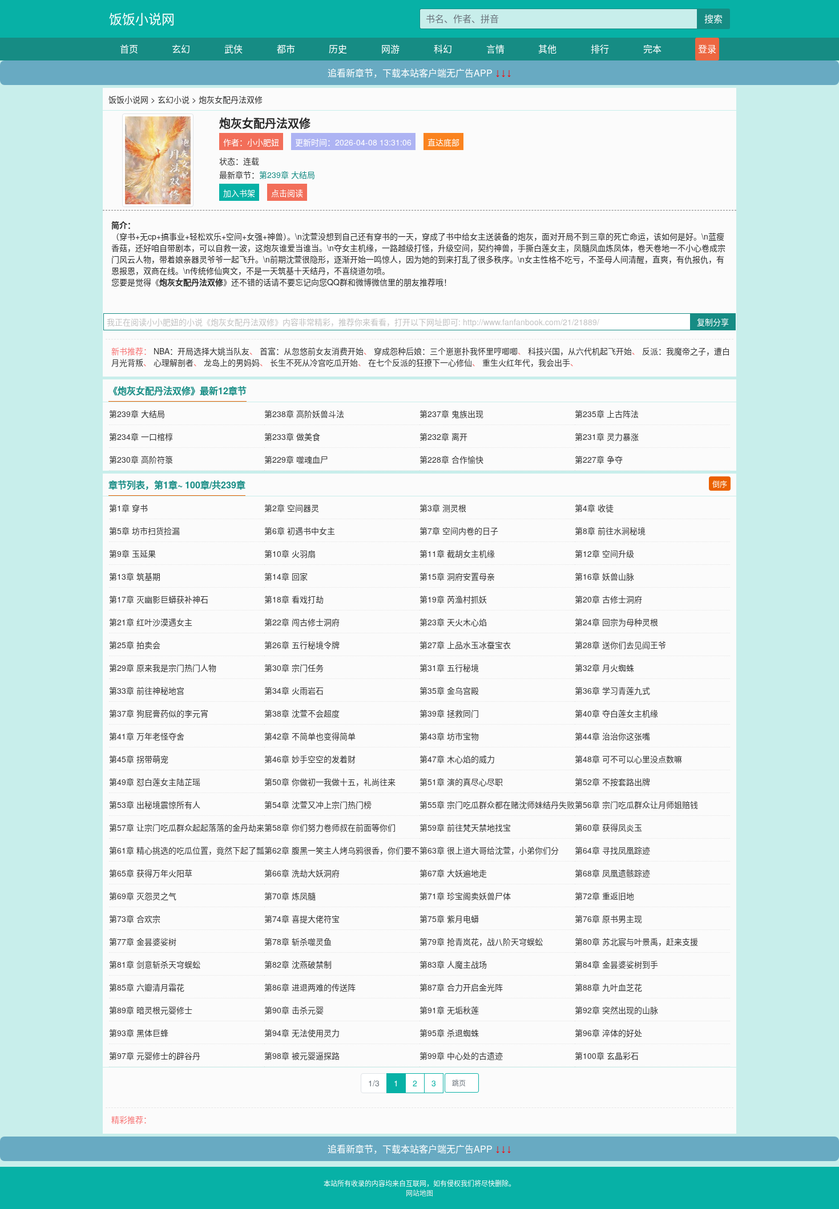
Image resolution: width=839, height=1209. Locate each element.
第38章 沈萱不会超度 (302, 713)
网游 (390, 48)
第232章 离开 (443, 436)
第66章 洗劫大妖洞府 (302, 873)
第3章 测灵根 (443, 507)
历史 (338, 48)
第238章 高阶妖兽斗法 (304, 413)
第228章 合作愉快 (451, 459)
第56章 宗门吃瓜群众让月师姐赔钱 (636, 804)
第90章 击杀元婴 (294, 1010)
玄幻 (181, 48)
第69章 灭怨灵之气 (142, 895)
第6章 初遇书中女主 (299, 530)
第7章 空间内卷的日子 (459, 530)
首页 (129, 48)
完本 (652, 48)
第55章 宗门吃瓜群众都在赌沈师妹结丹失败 (497, 804)
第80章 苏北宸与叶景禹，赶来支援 (636, 941)
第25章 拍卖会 (134, 644)
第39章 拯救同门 (449, 713)
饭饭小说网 (142, 18)
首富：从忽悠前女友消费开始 (312, 351)
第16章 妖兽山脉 (604, 576)
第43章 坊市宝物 (449, 736)
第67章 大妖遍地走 (453, 873)
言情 (495, 48)
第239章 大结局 (287, 174)
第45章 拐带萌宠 (138, 759)
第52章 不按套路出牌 (612, 781)
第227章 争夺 (599, 459)
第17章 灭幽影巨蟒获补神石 (158, 599)
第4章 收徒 (594, 507)
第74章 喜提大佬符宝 (302, 918)
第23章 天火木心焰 (453, 622)
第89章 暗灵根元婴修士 (150, 1010)
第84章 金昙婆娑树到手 (616, 964)
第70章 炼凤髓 (290, 895)
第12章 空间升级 (604, 553)
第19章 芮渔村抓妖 (453, 599)
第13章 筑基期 (134, 576)
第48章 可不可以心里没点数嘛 (628, 759)
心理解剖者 (173, 362)
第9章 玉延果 (132, 553)
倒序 (719, 483)
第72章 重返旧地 (604, 895)
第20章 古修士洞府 (608, 599)
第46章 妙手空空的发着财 (310, 759)
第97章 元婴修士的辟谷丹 (154, 1055)
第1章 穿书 (128, 507)
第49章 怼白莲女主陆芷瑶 (154, 781)
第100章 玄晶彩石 (607, 1055)
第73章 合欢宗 (134, 918)
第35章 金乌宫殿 (449, 690)
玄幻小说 (173, 99)
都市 (286, 48)
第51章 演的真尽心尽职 (461, 781)
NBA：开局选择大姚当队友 (201, 351)
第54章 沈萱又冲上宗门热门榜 (318, 804)
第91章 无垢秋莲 (449, 1010)
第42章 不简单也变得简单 (310, 736)
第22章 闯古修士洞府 (302, 622)
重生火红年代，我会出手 (526, 362)
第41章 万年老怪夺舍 (146, 736)
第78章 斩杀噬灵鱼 (298, 941)
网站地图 (419, 1193)
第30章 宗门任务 (294, 667)
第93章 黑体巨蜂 (138, 1032)
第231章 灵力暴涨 (607, 436)
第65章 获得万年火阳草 (150, 873)
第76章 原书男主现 (608, 918)
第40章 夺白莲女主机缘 (616, 713)
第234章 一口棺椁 (141, 436)
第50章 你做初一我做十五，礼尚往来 (330, 781)
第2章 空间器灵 (291, 507)
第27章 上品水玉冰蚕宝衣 (465, 644)
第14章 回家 (286, 576)
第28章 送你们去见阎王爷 (620, 644)
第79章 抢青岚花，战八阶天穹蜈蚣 (481, 941)
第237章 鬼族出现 (451, 413)
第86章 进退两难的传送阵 (310, 987)
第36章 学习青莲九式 (612, 690)
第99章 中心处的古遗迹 (461, 1055)
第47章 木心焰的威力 (457, 759)
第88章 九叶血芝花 (608, 987)
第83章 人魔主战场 (453, 964)
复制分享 (713, 321)
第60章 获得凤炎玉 (608, 827)
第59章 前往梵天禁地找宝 (465, 827)
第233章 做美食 (292, 436)
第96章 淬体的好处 (608, 1032)
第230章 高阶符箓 (141, 459)
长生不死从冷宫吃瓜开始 (314, 362)
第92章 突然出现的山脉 (616, 1010)
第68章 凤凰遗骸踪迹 (612, 873)
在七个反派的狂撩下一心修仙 (420, 362)
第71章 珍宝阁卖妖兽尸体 (465, 895)
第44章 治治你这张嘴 (612, 736)
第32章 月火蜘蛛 (604, 667)
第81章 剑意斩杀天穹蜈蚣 (154, 964)
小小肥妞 (263, 142)
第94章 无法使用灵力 (302, 1032)
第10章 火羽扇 (290, 553)
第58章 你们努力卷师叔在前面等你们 (330, 827)
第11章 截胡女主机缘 (457, 553)
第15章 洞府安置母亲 (457, 576)
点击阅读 (287, 193)
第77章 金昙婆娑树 (142, 941)
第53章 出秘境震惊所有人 (154, 804)
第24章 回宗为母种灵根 (616, 622)
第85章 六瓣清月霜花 (146, 987)
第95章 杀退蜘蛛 (449, 1032)
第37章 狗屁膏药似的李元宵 (158, 713)
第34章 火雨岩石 (294, 690)
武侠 (233, 48)
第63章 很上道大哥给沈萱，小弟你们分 (489, 850)
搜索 (713, 18)
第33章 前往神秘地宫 (146, 690)
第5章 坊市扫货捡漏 (144, 530)
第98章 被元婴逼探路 (302, 1055)
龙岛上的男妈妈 (232, 362)
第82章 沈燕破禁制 (298, 964)
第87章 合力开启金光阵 (461, 987)
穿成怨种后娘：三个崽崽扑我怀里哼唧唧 (446, 351)
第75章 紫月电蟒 (449, 918)
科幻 (443, 48)
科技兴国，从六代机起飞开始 (580, 351)
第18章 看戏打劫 (294, 599)
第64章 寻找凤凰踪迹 (612, 850)
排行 (600, 48)
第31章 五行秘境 (449, 667)
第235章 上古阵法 (607, 413)
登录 (707, 48)
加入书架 (239, 193)
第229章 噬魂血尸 (296, 459)
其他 (547, 48)
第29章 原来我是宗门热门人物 (162, 667)
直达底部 (443, 142)
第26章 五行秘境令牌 (302, 644)
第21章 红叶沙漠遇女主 (150, 622)
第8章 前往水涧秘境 (610, 530)
